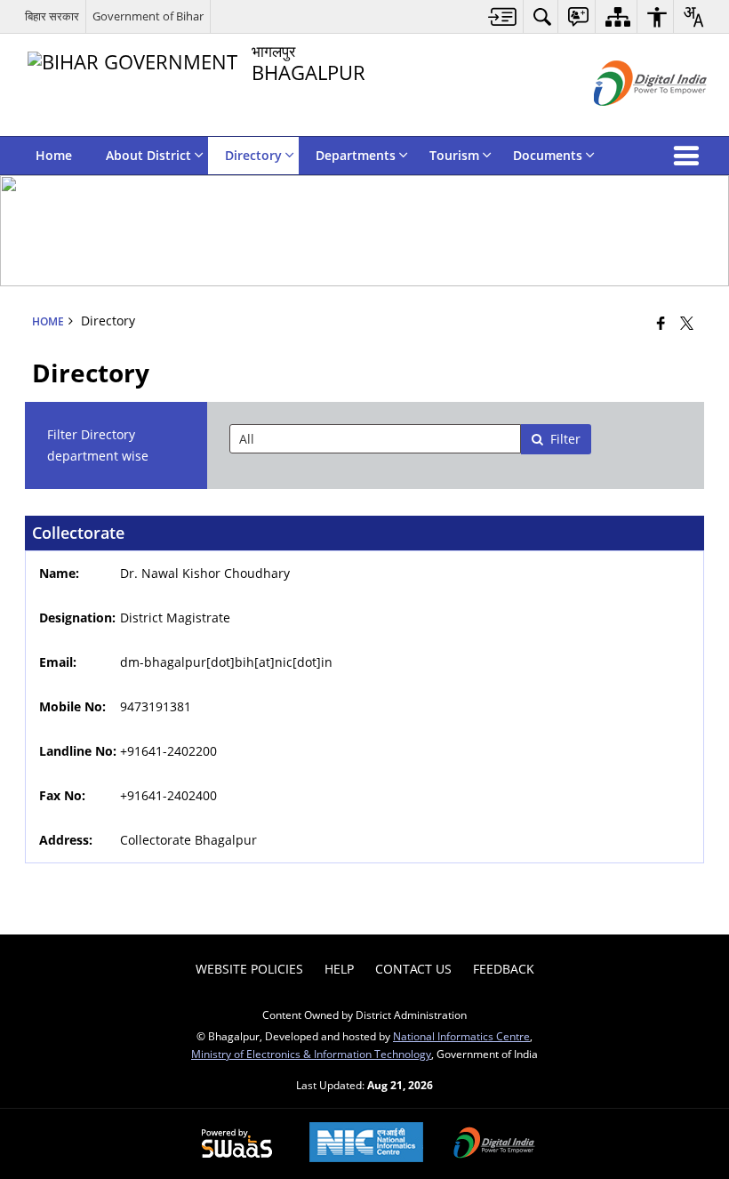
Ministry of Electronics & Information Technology (311, 1054)
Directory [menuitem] (253, 155)
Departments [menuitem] (356, 155)
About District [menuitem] (148, 155)
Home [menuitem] (54, 155)
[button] (690, 155)
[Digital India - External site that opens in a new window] (628, 120)
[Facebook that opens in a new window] (661, 322)
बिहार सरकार (52, 16)
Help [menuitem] (339, 968)
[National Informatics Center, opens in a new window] (366, 1144)
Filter (565, 438)
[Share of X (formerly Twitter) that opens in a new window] (687, 322)
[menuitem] (503, 16)
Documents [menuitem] (547, 155)
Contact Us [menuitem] (413, 968)
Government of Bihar (148, 16)
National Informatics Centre (461, 1036)
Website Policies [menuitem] (249, 968)
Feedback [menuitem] (503, 968)
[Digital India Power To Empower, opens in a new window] (494, 1144)
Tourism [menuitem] (454, 155)
